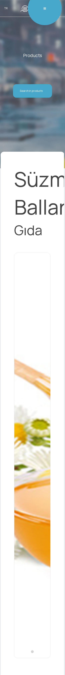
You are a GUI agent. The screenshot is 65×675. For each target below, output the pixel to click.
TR (6, 8)
